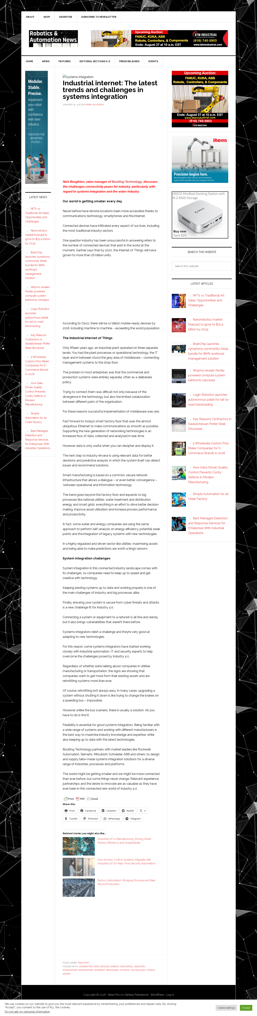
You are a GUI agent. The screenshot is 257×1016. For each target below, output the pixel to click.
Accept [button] (246, 1007)
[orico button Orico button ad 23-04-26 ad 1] (200, 236)
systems (125, 970)
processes (112, 970)
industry (139, 966)
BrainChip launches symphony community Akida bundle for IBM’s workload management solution (37, 265)
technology (138, 970)
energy (114, 966)
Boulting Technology (127, 181)
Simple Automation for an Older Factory (36, 418)
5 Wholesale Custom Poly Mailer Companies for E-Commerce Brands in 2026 (37, 365)
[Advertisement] (111, 137)
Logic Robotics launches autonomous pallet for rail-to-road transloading (37, 317)
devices (104, 966)
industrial (126, 966)
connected (86, 966)
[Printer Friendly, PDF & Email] (81, 798)
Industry (83, 962)
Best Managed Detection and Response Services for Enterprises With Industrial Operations (37, 439)
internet (99, 970)
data (96, 966)
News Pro (114, 994)
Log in (170, 994)
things (151, 970)
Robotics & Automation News (53, 38)
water (66, 973)
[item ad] (200, 181)
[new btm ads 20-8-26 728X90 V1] (159, 45)
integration (70, 970)
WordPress (157, 994)
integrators (85, 970)
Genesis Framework (136, 994)
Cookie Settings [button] (226, 1007)
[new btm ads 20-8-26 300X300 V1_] (200, 125)
